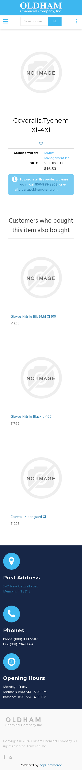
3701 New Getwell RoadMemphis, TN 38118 (20, 589)
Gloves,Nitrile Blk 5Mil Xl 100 (33, 317)
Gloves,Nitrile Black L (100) (32, 417)
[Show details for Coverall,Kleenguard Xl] (41, 478)
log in (24, 184)
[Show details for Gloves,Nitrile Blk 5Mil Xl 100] (41, 277)
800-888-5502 (46, 184)
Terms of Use (36, 746)
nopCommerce (51, 765)
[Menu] (6, 21)
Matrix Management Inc (56, 155)
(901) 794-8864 (21, 644)
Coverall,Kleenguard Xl (28, 517)
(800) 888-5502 (26, 639)
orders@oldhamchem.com (38, 189)
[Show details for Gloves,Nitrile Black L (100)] (41, 378)
